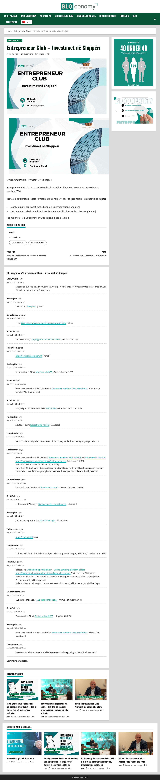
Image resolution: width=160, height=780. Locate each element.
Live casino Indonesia (46, 599)
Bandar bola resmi (49, 487)
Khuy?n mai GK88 (44, 372)
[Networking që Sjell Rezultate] (24, 743)
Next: (88, 253)
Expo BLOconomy (28, 15)
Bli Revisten (11, 21)
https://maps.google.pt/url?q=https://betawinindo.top (41, 461)
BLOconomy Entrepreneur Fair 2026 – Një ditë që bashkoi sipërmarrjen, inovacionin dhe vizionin (54, 708)
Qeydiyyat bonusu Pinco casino (46, 339)
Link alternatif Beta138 (94, 457)
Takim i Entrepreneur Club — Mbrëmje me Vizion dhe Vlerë (88, 705)
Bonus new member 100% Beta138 (65, 457)
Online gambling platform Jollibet (69, 569)
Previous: (26, 255)
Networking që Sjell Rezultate (20, 758)
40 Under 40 (45, 15)
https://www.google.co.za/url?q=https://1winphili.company (43, 573)
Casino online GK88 (44, 616)
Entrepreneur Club (64, 15)
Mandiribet (51, 408)
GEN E (134, 15)
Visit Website (18, 242)
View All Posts (37, 242)
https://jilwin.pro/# (24, 537)
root (8, 54)
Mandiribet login (47, 520)
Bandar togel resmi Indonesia (52, 504)
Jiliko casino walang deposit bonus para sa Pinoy (43, 323)
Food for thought (107, 15)
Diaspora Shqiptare (86, 15)
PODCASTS (124, 15)
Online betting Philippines (38, 569)
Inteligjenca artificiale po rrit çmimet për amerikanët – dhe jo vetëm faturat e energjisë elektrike (21, 708)
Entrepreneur (10, 15)
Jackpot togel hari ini (39, 425)
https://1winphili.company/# (29, 356)
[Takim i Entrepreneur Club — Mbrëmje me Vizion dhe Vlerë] (91, 689)
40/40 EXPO (59, 694)
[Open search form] (155, 19)
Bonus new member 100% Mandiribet (69, 388)
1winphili (31, 306)
